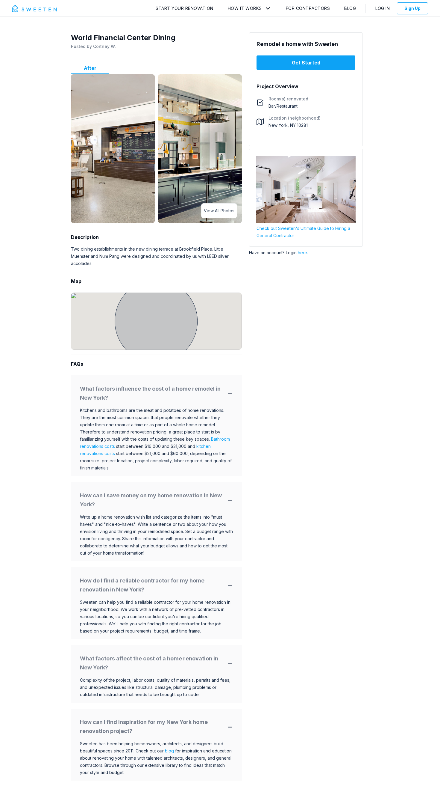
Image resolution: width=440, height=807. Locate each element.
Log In (382, 8)
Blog (350, 8)
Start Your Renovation (184, 8)
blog (169, 750)
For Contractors (308, 8)
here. (303, 252)
